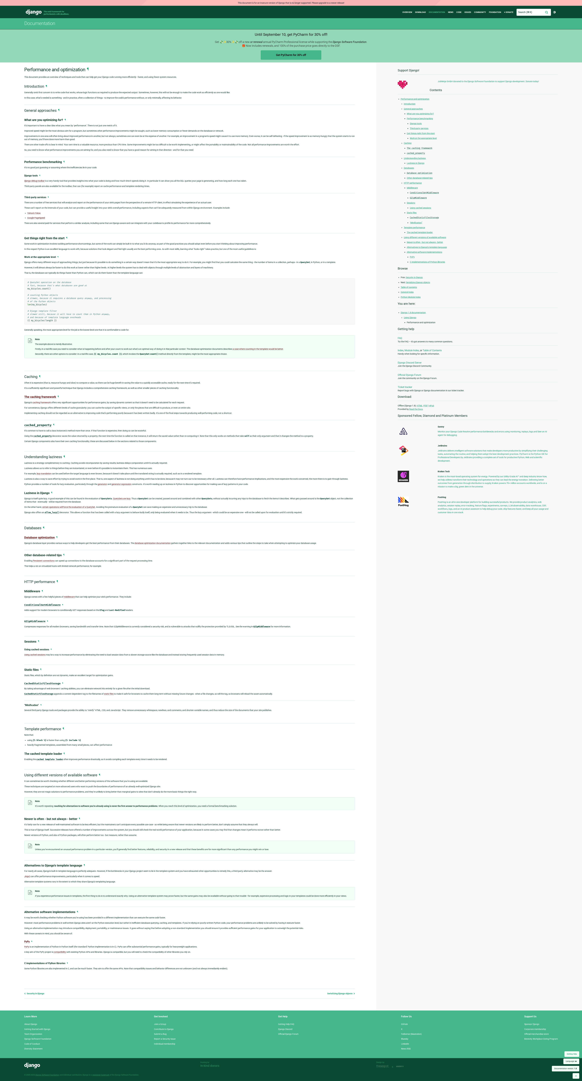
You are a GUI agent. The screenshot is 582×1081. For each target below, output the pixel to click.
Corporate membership (535, 1029)
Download (420, 12)
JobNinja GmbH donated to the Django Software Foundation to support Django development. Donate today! (488, 81)
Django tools (416, 123)
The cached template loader (420, 232)
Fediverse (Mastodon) (411, 1034)
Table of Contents (432, 350)
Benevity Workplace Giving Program (541, 1039)
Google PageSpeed (36, 218)
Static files (411, 212)
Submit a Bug (160, 1034)
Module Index (412, 350)
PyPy (27, 941)
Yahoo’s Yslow (34, 213)
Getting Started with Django (37, 1029)
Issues (467, 12)
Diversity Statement (33, 1048)
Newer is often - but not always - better (425, 242)
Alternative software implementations (424, 252)
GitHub (404, 1024)
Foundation (495, 12)
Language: (571, 1061)
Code (458, 12)
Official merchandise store (536, 1034)
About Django (30, 1024)
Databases (409, 168)
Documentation (437, 12)
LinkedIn (405, 1044)
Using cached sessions (420, 208)
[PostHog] (403, 506)
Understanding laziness (415, 158)
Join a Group (160, 1024)
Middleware (412, 188)
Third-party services (419, 128)
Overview (407, 12)
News (450, 12)
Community (480, 12)
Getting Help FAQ (286, 1024)
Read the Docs (416, 409)
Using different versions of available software (425, 237)
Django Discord (285, 1029)
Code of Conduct (32, 1044)
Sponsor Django (531, 1024)
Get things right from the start (421, 133)
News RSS (406, 1048)
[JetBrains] (403, 455)
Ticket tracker (405, 387)
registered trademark (100, 1075)
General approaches (413, 109)
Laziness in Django (415, 163)
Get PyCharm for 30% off (291, 55)
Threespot (383, 1066)
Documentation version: (565, 1069)
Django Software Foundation (37, 1039)
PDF (426, 405)
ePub (431, 405)
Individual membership (164, 1044)
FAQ (400, 338)
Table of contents (409, 287)
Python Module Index (411, 297)
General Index (407, 292)
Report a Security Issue (165, 1039)
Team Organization (33, 1034)
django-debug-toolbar (34, 181)
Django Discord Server (409, 362)
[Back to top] (576, 1076)
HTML (420, 405)
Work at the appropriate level (423, 138)
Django (34, 12)
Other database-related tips (420, 178)
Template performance (414, 227)
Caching (407, 143)
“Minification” (416, 222)
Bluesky (404, 1039)
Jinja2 (27, 876)
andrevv (403, 1066)
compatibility (60, 952)
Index (400, 350)
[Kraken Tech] (403, 481)
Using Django (410, 317)
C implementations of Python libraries (427, 262)
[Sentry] (403, 435)
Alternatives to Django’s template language (427, 247)
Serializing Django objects (340, 993)
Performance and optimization (415, 99)
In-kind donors (209, 1066)
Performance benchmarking (420, 118)
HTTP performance (413, 183)
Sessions (411, 203)
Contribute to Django (164, 1029)
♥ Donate (508, 12)
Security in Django (35, 993)
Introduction (409, 104)
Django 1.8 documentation (413, 312)
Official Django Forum (409, 375)
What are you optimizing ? (420, 113)
